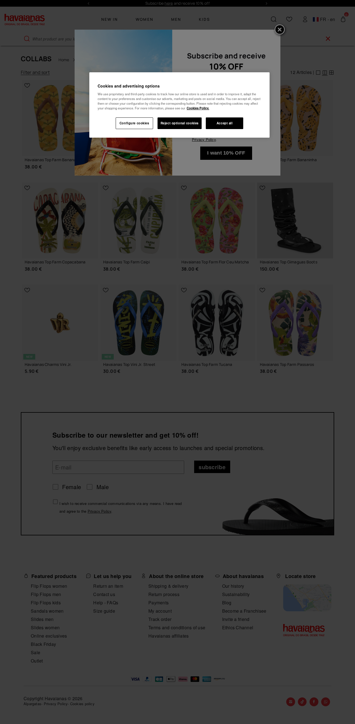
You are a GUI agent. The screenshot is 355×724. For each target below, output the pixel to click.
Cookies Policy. (198, 108)
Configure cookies (134, 123)
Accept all (225, 123)
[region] (179, 105)
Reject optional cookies (180, 123)
